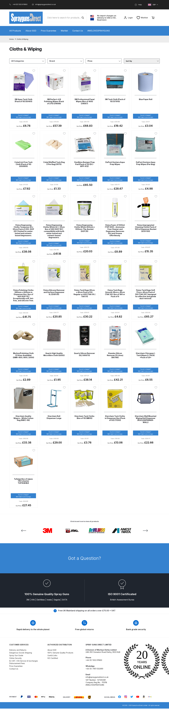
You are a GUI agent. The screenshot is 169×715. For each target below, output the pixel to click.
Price (90, 61)
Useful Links (52, 655)
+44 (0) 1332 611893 (94, 660)
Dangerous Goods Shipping (20, 653)
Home (11, 39)
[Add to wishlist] (34, 71)
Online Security (15, 658)
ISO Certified (53, 658)
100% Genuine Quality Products (60, 653)
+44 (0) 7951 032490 (94, 669)
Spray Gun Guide (16, 655)
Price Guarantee (48, 30)
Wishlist (64, 30)
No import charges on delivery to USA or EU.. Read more (107, 18)
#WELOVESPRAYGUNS (98, 30)
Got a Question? (84, 558)
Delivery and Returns (17, 650)
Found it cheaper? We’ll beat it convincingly (23, 116)
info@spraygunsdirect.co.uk (97, 677)
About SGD (30, 30)
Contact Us (77, 30)
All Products (15, 30)
